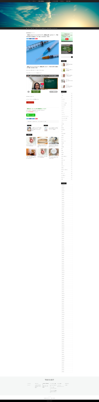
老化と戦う (66, 152)
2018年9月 (63, 299)
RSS (50, 396)
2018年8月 (63, 301)
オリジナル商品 (59, 383)
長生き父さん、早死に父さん (66, 169)
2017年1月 (63, 331)
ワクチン (39, 121)
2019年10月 (63, 274)
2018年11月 (63, 295)
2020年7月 (63, 257)
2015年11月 (63, 358)
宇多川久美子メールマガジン (38, 386)
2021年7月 (63, 234)
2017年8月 (63, 318)
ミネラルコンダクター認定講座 (53, 390)
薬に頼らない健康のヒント (66, 156)
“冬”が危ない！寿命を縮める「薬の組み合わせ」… (69, 75)
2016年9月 (63, 339)
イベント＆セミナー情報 (53, 383)
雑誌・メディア (66, 173)
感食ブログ (66, 137)
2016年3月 (63, 350)
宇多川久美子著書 (66, 133)
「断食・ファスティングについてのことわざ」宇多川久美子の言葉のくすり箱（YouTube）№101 (53, 157)
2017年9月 (63, 316)
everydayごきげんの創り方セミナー (53, 392)
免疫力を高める (66, 129)
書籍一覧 (36, 387)
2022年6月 (63, 213)
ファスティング (66, 114)
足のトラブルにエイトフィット (60, 386)
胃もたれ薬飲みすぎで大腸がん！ (69, 81)
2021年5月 (63, 238)
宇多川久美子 (49, 380)
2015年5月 (63, 369)
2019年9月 (63, 276)
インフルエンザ (66, 99)
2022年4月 (63, 217)
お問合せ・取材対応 (53, 398)
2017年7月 (63, 320)
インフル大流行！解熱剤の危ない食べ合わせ (69, 86)
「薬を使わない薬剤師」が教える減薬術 (69, 70)
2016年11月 (63, 335)
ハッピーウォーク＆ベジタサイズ (53, 389)
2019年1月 (63, 291)
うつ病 (66, 95)
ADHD (66, 93)
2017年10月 (63, 314)
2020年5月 (63, 261)
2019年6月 (63, 282)
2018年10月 (63, 297)
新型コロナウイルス (43, 121)
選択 (45, 121)
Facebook (48, 396)
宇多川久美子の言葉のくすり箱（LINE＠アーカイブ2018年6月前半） (42, 157)
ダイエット (66, 110)
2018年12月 (63, 293)
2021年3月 (63, 242)
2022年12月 (63, 202)
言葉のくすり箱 (35, 121)
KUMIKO (30, 121)
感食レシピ (66, 139)
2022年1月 (63, 223)
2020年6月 (63, 259)
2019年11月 (63, 272)
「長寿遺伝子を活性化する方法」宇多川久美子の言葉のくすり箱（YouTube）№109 (42, 146)
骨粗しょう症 (66, 177)
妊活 (66, 131)
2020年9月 (63, 253)
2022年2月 (63, 221)
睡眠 (66, 148)
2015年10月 (63, 360)
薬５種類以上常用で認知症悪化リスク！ (69, 64)
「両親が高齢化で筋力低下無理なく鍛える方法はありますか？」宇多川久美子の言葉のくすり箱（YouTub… (53, 146)
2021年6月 (63, 236)
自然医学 (66, 154)
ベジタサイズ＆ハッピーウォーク (66, 116)
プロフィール (36, 383)
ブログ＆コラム (67, 383)
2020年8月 (63, 255)
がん (66, 97)
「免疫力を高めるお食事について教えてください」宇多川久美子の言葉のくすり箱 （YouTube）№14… (31, 157)
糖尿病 (66, 150)
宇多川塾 (66, 135)
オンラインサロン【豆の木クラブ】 (53, 385)
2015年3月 (63, 371)
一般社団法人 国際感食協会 (45, 384)
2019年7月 (63, 280)
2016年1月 (63, 354)
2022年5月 (63, 215)
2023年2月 (63, 200)
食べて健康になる (66, 175)
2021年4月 (63, 240)
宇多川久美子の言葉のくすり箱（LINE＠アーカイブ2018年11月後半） (31, 145)
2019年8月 (63, 278)
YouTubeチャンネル (30, 102)
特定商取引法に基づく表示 (47, 398)
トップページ (29, 383)
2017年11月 (63, 312)
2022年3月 (63, 219)
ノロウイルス (66, 112)
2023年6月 (63, 194)
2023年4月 (63, 198)
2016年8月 (63, 341)
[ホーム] (26, 27)
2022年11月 (63, 204)
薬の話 (66, 158)
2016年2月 (63, 352)
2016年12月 (63, 333)
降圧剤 (66, 171)
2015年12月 (63, 356)
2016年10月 (63, 337)
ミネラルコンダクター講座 (66, 118)
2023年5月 (63, 196)
